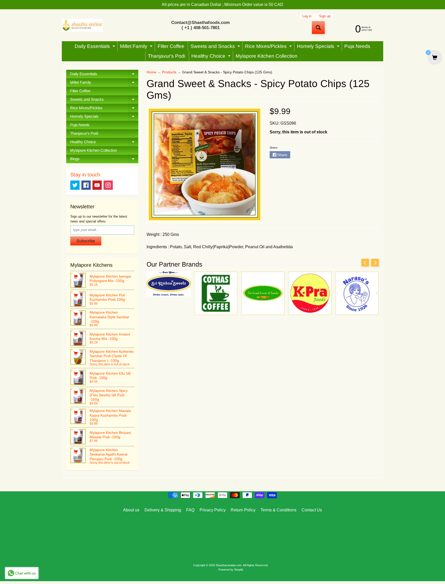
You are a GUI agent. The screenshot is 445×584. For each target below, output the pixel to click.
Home (151, 72)
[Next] (375, 263)
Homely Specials (319, 47)
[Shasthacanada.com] (82, 25)
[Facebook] (86, 185)
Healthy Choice (211, 57)
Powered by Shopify (230, 569)
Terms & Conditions (278, 510)
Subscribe (85, 241)
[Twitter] (75, 185)
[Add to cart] (75, 276)
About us (131, 510)
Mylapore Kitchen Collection (266, 56)
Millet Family (137, 47)
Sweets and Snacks (216, 47)
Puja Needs (357, 46)
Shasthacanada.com (229, 565)
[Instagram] (108, 185)
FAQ (190, 510)
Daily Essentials (95, 47)
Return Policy (243, 510)
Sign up (324, 16)
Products (169, 72)
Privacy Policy (213, 510)
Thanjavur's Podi (166, 56)
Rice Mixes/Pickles (269, 47)
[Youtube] (97, 185)
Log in (306, 16)
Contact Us (312, 510)
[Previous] (365, 263)
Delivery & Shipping (162, 510)
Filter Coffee (171, 46)
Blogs (104, 160)
